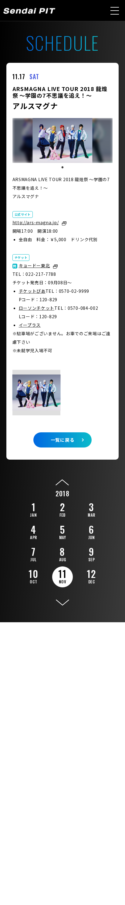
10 (33, 575)
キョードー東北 (34, 265)
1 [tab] (62, 167)
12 (91, 575)
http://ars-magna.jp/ (35, 222)
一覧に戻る (63, 440)
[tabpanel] (62, 140)
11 (62, 576)
